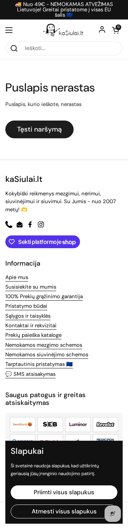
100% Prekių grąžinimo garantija (44, 296)
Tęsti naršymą (39, 129)
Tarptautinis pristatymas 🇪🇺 (39, 364)
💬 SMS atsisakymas (30, 374)
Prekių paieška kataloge (33, 335)
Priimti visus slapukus (64, 492)
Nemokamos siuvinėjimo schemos (46, 354)
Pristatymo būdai (26, 306)
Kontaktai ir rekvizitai (31, 325)
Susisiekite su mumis (30, 286)
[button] (115, 30)
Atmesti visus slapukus (64, 511)
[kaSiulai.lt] (64, 30)
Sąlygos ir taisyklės (27, 315)
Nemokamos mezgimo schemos (43, 345)
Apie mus (16, 277)
